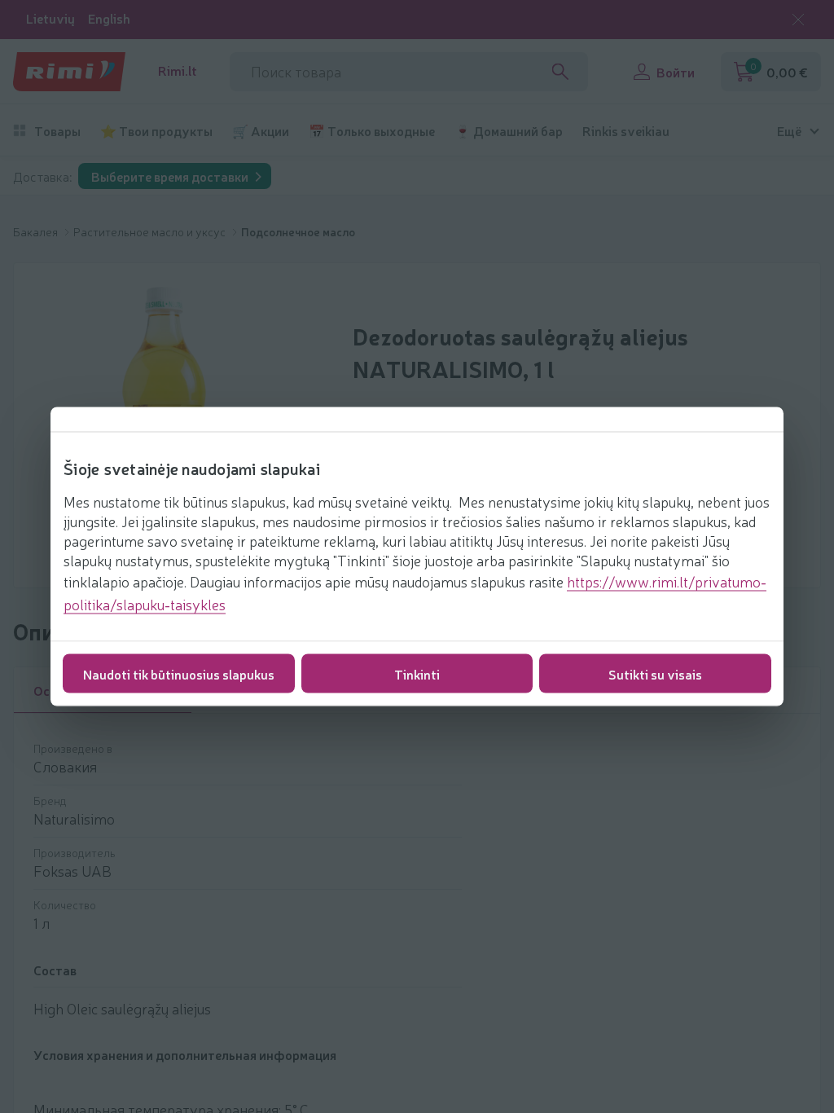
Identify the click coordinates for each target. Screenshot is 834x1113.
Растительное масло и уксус (150, 231)
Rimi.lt (177, 70)
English (109, 18)
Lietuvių (50, 18)
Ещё (789, 130)
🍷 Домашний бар (508, 130)
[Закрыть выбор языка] (798, 19)
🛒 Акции (260, 130)
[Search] (560, 71)
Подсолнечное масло (298, 231)
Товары (57, 130)
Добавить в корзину (643, 1042)
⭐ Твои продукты (156, 130)
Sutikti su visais (655, 674)
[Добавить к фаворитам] (775, 1001)
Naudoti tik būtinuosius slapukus (178, 674)
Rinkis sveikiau (625, 130)
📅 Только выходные (372, 130)
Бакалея (36, 231)
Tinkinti (417, 674)
